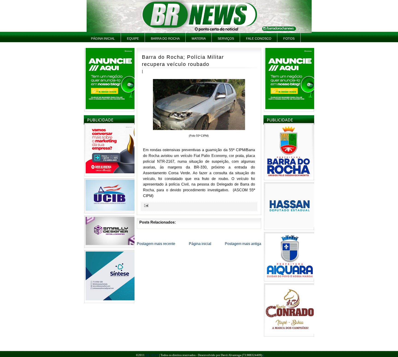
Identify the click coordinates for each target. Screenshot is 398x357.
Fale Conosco (258, 38)
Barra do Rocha (165, 38)
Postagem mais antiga (243, 244)
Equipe (133, 38)
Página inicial (103, 38)
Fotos (289, 38)
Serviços (226, 38)
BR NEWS (151, 355)
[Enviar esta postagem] (145, 205)
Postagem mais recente (156, 244)
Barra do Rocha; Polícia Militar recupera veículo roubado (183, 60)
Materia (199, 38)
